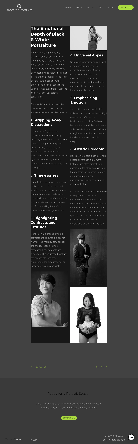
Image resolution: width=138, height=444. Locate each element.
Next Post (101, 366)
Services (90, 7)
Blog (101, 7)
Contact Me (69, 418)
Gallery (78, 7)
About (110, 7)
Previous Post (39, 366)
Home (68, 7)
